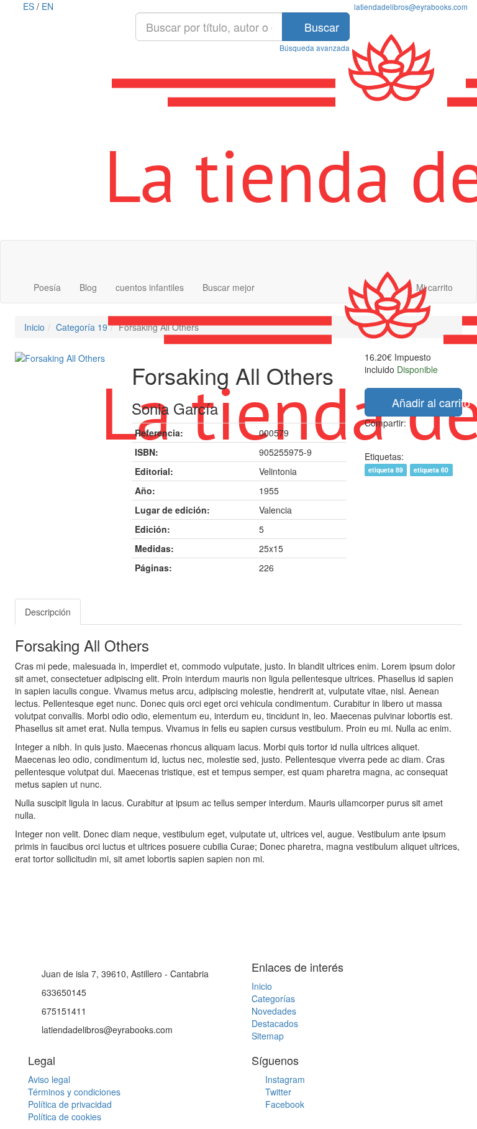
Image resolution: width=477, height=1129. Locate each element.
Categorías (273, 998)
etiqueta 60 (431, 469)
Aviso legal (49, 1079)
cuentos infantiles (150, 287)
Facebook (283, 1104)
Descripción (48, 612)
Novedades (274, 1011)
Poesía (47, 287)
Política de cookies (64, 1116)
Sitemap (268, 1036)
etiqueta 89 (385, 469)
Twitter (277, 1091)
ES (28, 6)
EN (47, 6)
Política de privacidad (70, 1104)
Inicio (262, 986)
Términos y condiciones (74, 1091)
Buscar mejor (228, 287)
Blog (88, 287)
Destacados (275, 1023)
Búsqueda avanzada (314, 47)
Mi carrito (433, 287)
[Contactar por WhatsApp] (8, 947)
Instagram (284, 1079)
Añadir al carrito (425, 402)
